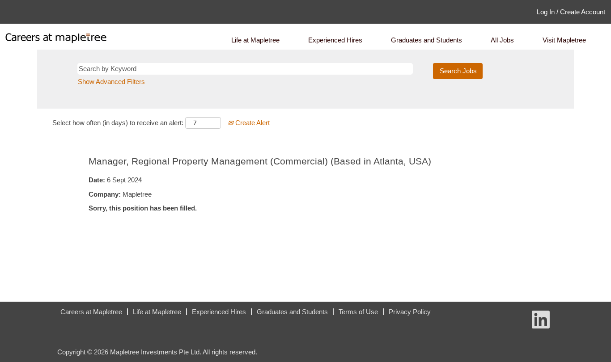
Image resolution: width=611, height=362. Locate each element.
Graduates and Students (426, 40)
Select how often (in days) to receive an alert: (117, 122)
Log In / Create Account (571, 12)
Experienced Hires (335, 40)
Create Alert (251, 122)
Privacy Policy (410, 312)
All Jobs (502, 40)
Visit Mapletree (564, 40)
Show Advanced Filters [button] (111, 81)
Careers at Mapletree (91, 312)
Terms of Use (358, 312)
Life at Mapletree (255, 40)
